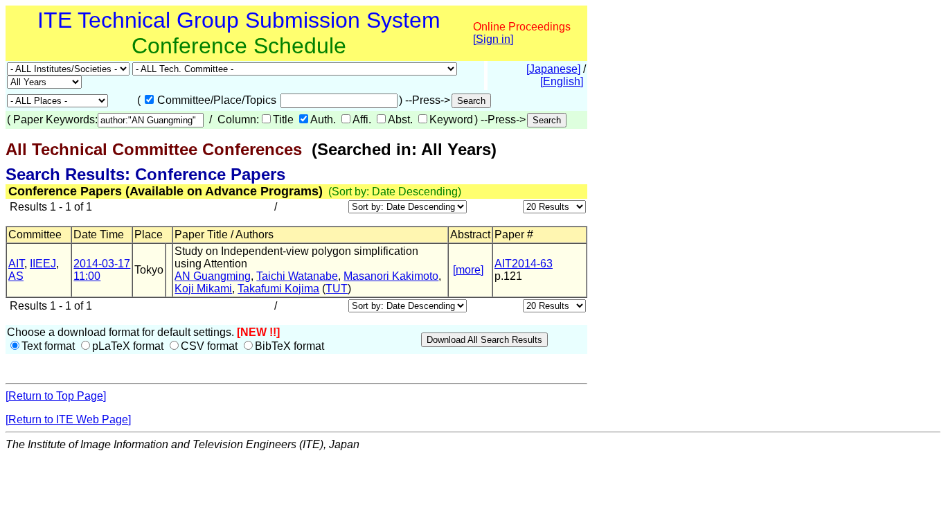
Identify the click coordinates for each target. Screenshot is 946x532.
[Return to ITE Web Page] (68, 419)
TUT (336, 288)
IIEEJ (43, 263)
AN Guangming (213, 276)
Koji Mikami (203, 288)
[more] (468, 270)
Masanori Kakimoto (390, 276)
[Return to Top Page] (56, 396)
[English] (561, 81)
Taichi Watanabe (297, 276)
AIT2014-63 (523, 263)
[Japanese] (553, 69)
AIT (16, 263)
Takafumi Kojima (278, 288)
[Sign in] (493, 39)
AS (16, 276)
